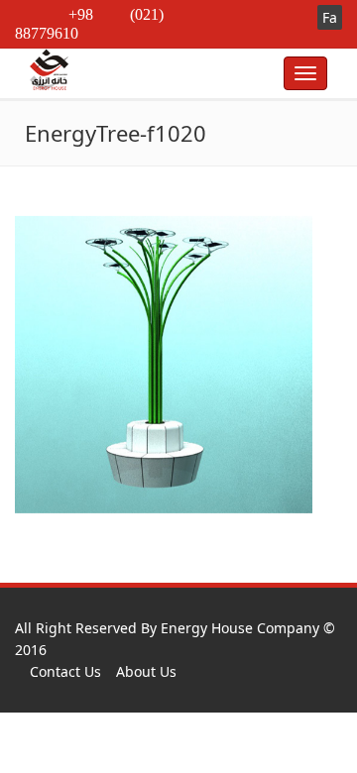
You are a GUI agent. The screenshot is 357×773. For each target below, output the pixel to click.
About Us (146, 671)
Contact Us (65, 671)
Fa (329, 17)
